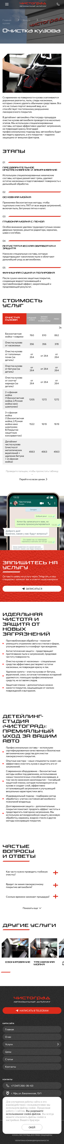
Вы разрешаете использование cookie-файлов (24, 1112)
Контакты (10, 1066)
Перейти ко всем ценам (32, 479)
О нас (8, 1036)
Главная (9, 1029)
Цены (8, 1051)
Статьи (9, 1059)
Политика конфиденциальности (32, 1140)
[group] (15, 952)
